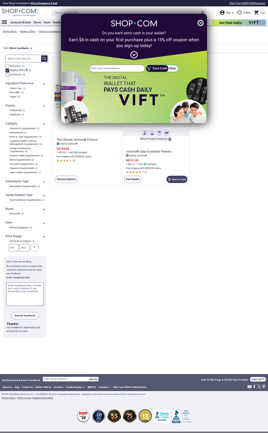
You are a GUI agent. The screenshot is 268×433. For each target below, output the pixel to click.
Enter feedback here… (19, 277)
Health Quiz (60, 22)
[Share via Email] (250, 387)
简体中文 (92, 387)
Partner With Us (43, 387)
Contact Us (27, 387)
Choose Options (65, 180)
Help (16, 387)
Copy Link (258, 379)
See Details (132, 180)
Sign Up (93, 379)
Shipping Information (42, 398)
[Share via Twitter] (259, 387)
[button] (75, 387)
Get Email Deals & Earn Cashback (21, 380)
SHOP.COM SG (10, 31)
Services (58, 387)
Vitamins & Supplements (51, 31)
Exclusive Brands (21, 22)
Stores (37, 22)
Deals (47, 22)
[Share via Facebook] (254, 387)
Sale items (16, 66)
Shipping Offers (28, 31)
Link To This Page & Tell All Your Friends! (224, 380)
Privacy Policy (9, 398)
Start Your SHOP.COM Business (247, 3)
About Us (7, 387)
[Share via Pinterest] (264, 387)
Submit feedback (25, 315)
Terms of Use (24, 398)
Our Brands (17, 74)
